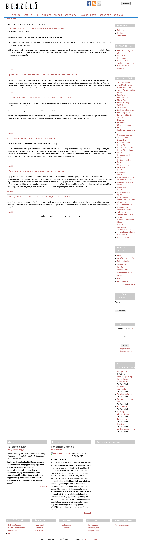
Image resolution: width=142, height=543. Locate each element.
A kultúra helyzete (124, 85)
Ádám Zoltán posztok (126, 90)
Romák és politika (124, 210)
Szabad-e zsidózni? (125, 215)
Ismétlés (120, 424)
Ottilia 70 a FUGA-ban (126, 200)
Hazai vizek (39, 525)
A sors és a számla (124, 88)
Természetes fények (125, 230)
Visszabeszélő (122, 282)
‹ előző (50, 216)
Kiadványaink (93, 528)
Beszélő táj (71, 15)
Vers (119, 255)
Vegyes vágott (123, 237)
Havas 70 (121, 145)
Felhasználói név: (125, 329)
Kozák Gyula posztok (125, 177)
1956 (119, 53)
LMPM (119, 185)
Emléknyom (66, 525)
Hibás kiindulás (123, 407)
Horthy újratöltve (124, 160)
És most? (121, 123)
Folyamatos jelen (124, 261)
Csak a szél (121, 108)
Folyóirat (120, 30)
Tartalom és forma (124, 394)
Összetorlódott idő (124, 197)
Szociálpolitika (123, 60)
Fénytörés (66, 528)
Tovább (42, 486)
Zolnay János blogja (15, 450)
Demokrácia (122, 56)
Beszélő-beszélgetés (125, 51)
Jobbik (119, 170)
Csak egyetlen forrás (125, 110)
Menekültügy (122, 187)
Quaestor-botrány (124, 205)
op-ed (119, 195)
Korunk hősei (122, 175)
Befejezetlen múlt (124, 273)
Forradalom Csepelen (62, 447)
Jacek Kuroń (122, 167)
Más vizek (39, 531)
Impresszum (93, 525)
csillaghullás (122, 372)
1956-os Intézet (123, 83)
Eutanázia (121, 128)
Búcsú (119, 276)
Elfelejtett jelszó (125, 351)
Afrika (119, 93)
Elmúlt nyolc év (123, 113)
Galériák (118, 15)
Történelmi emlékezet (126, 232)
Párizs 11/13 (122, 202)
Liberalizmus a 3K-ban (126, 182)
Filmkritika (121, 58)
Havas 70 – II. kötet (125, 150)
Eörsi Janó (121, 120)
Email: (118, 302)
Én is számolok (123, 419)
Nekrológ (121, 190)
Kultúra (120, 279)
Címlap (88, 539)
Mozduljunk (39, 528)
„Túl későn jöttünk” (17, 447)
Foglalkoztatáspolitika (126, 130)
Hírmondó (15, 15)
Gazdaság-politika (124, 135)
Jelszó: (125, 337)
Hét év (120, 152)
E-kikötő (46, 15)
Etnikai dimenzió (124, 125)
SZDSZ (120, 217)
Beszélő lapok (31, 15)
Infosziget (105, 15)
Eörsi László (56, 450)
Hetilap (120, 33)
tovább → (11, 70)
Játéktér (120, 267)
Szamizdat (121, 36)
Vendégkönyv (122, 264)
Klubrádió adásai (122, 525)
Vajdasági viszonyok (125, 63)
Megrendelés (93, 531)
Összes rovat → (129, 284)
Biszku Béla (121, 100)
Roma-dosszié (122, 207)
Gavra (119, 132)
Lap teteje (97, 539)
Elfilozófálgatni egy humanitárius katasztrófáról (125, 379)
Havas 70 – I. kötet (125, 147)
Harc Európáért (123, 142)
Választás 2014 (123, 235)
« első (43, 216)
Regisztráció (125, 349)
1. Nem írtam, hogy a (126, 429)
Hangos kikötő (88, 15)
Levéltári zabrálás (124, 180)
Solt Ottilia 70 (123, 212)
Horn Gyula (121, 157)
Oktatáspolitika (123, 192)
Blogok (58, 15)
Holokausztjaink (123, 155)
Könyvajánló (122, 172)
